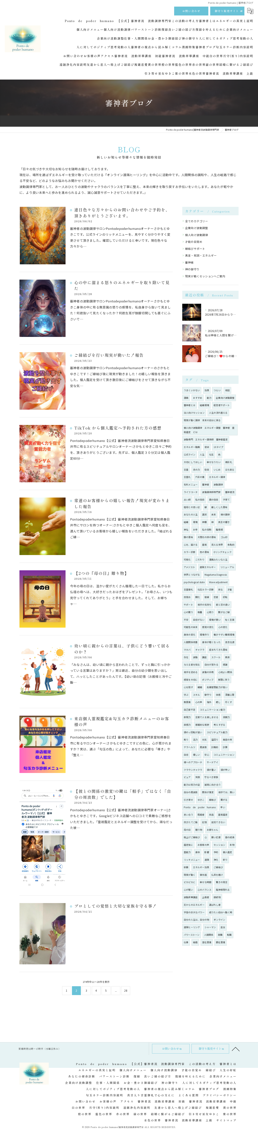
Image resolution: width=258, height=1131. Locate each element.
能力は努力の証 (192, 784)
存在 (186, 657)
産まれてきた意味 (218, 649)
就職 (220, 934)
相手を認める (191, 672)
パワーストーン (191, 934)
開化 (197, 597)
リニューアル (227, 567)
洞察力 (226, 717)
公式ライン (189, 454)
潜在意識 (206, 942)
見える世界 (217, 544)
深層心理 (229, 694)
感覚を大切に (191, 679)
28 (125, 990)
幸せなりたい (214, 462)
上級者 (205, 897)
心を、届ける (191, 544)
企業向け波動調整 (196, 228)
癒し (218, 702)
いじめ (217, 469)
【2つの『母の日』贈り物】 (101, 573)
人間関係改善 (191, 642)
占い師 (187, 499)
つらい (217, 390)
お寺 (195, 529)
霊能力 (187, 852)
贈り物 (198, 829)
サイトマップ (226, 1120)
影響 (206, 852)
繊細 (200, 687)
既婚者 (201, 814)
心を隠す (188, 687)
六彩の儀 (200, 476)
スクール (216, 657)
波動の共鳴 (208, 672)
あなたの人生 (191, 514)
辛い (222, 807)
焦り (186, 739)
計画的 (214, 747)
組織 (186, 522)
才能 (229, 589)
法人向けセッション (194, 412)
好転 (225, 597)
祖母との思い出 (192, 507)
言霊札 (187, 476)
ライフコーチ (191, 492)
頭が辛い (225, 769)
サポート (188, 604)
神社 (186, 529)
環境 (195, 522)
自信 (186, 754)
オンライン (219, 919)
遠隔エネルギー (208, 567)
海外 (209, 702)
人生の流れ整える (218, 412)
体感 (218, 694)
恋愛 (216, 597)
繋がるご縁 (224, 612)
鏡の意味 (188, 537)
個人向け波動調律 (196, 235)
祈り (225, 859)
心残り (210, 612)
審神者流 (229, 492)
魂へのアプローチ (193, 762)
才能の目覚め (193, 242)
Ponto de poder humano (200, 807)
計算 (225, 747)
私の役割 (206, 529)
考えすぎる (219, 724)
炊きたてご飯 (191, 822)
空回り (214, 739)
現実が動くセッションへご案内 (205, 276)
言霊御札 (188, 589)
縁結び (212, 799)
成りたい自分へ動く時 (220, 912)
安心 (206, 754)
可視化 (187, 559)
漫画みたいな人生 (218, 559)
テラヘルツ (189, 747)
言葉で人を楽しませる (206, 717)
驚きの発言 (221, 882)
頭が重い (211, 769)
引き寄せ (188, 799)
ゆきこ (201, 799)
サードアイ (212, 762)
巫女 (223, 927)
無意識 (187, 702)
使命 (207, 447)
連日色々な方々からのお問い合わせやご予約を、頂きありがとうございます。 (122, 213)
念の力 (196, 469)
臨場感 (219, 529)
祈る (220, 589)
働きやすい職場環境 (224, 634)
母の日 (187, 829)
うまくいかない (192, 390)
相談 (227, 390)
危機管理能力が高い (217, 687)
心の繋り (188, 612)
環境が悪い (215, 619)
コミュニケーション (224, 754)
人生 (202, 454)
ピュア (187, 777)
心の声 (198, 702)
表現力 (187, 717)
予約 (216, 852)
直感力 (187, 724)
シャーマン (210, 927)
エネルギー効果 (201, 867)
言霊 (186, 469)
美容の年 (227, 739)
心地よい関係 (225, 672)
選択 (204, 514)
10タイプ (218, 447)
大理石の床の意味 (207, 537)
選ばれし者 (215, 904)
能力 (209, 397)
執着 (200, 612)
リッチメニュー (192, 859)
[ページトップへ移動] (235, 1049)
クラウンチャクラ (193, 769)
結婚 (195, 942)
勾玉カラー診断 (206, 589)
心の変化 (223, 627)
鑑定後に (188, 844)
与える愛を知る (192, 664)
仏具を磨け (217, 874)
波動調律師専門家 (211, 492)
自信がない (199, 619)
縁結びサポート (195, 249)
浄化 (216, 859)
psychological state (194, 582)
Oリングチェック (223, 552)
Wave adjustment (218, 582)
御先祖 (203, 874)
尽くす (228, 702)
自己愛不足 (189, 709)
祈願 (186, 867)
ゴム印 (224, 537)
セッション (219, 844)
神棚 (204, 522)
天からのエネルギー (194, 904)
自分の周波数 (191, 792)
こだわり (200, 559)
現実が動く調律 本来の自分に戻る (202, 420)
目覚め (187, 597)
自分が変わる (211, 664)
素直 (227, 657)
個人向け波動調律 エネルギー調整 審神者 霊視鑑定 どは (209, 430)
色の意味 (204, 552)
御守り (207, 694)
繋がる (224, 799)
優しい (196, 754)
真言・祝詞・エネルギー (201, 255)
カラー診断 (189, 552)
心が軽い (188, 889)
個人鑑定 (227, 852)
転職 (229, 934)
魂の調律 (225, 514)
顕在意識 (220, 942)
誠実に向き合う (213, 784)
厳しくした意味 (219, 507)
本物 (232, 844)
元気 (204, 739)
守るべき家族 (211, 777)
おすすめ (197, 397)
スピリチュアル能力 (217, 732)
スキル (196, 694)
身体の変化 (189, 634)
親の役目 (213, 499)
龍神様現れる (223, 889)
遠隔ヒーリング (192, 927)
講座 (204, 657)
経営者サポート (222, 405)
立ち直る (229, 469)
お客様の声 (203, 844)
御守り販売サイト (227, 11)
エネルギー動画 (192, 447)
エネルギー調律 (217, 476)
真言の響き (224, 522)
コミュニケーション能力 (212, 709)
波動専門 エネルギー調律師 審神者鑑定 (206, 439)
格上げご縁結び (192, 837)
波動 (195, 657)
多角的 (230, 544)
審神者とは (189, 405)
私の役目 (200, 499)
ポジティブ (207, 679)
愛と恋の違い (223, 604)
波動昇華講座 (191, 897)
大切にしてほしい (193, 462)
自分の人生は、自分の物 (196, 919)
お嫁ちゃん (212, 829)
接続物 (217, 897)
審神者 (189, 262)
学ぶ (186, 694)
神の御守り (192, 269)
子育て (226, 499)
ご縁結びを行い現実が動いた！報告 (109, 355)
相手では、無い (226, 792)
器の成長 (229, 837)
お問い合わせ (191, 11)
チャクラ (200, 649)
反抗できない (218, 822)
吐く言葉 (229, 619)
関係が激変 (208, 792)
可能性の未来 (191, 627)
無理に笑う (224, 679)
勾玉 (211, 454)
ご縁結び (218, 867)
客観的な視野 (202, 724)
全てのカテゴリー (196, 221)
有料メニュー (191, 484)
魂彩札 (228, 462)
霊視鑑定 (222, 814)
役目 (206, 469)
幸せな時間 (205, 882)
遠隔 (207, 859)
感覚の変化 (208, 627)
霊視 (204, 544)
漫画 (186, 397)
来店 (211, 814)
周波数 (203, 747)
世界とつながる (192, 574)
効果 (207, 390)
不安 (186, 619)
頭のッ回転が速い (193, 732)
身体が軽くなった (211, 642)
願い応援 (216, 837)
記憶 (204, 822)
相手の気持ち (204, 604)
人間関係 (208, 934)
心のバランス (204, 889)
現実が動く (189, 874)
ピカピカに (189, 882)
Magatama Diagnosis (216, 574)
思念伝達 (229, 642)
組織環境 (204, 405)
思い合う (188, 814)
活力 (195, 739)
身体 (197, 852)
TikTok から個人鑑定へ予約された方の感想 (117, 428)
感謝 (225, 664)
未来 (213, 514)
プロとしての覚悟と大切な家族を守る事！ (115, 906)
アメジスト (189, 567)
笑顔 (197, 777)
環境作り (204, 634)
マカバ (187, 649)
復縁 (206, 597)
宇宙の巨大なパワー (194, 912)
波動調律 (218, 484)
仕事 (186, 942)
